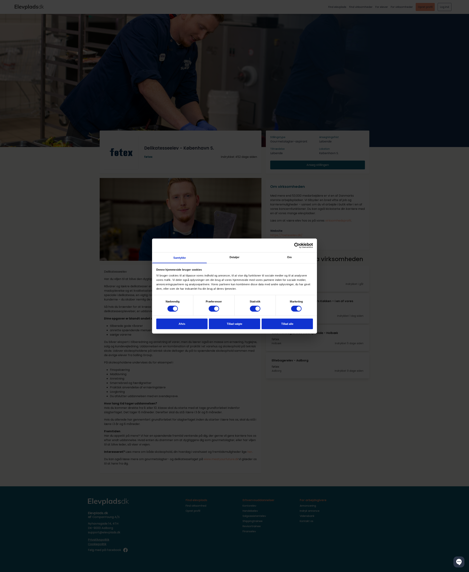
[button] (458, 561)
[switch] (214, 308)
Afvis (182, 323)
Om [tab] (289, 257)
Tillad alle (287, 323)
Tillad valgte (234, 323)
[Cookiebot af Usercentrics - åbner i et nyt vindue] (297, 245)
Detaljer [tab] (235, 257)
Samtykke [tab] (179, 257)
